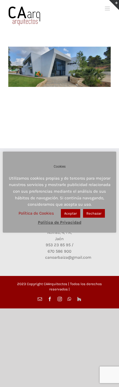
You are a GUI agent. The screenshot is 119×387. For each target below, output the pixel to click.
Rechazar (94, 213)
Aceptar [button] (70, 213)
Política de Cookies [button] (36, 213)
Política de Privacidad (59, 222)
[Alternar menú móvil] (108, 8)
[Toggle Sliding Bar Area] (114, 5)
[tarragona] (59, 67)
